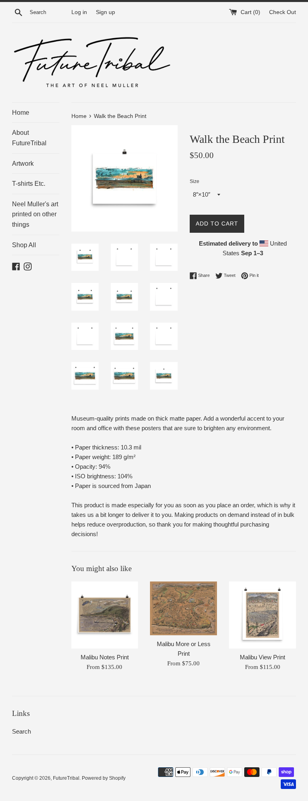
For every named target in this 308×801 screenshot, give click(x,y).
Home (20, 112)
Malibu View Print (262, 657)
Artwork (23, 163)
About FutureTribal (29, 137)
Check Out (282, 12)
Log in (79, 12)
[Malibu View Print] (262, 615)
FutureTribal (66, 778)
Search (21, 731)
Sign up (105, 12)
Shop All (24, 245)
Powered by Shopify (104, 778)
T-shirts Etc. (28, 183)
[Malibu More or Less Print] (183, 608)
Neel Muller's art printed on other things (35, 214)
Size (194, 181)
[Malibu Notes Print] (104, 615)
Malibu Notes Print (105, 657)
